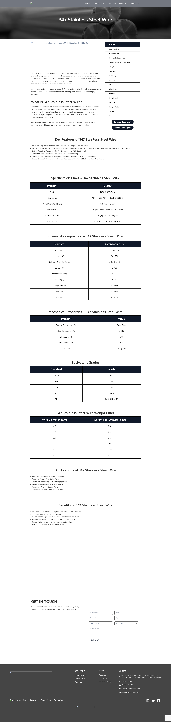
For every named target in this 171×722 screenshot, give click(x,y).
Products (86, 4)
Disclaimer (34, 700)
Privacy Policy (46, 700)
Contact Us (134, 4)
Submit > (95, 640)
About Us (123, 4)
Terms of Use (59, 700)
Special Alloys (99, 4)
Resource (112, 4)
